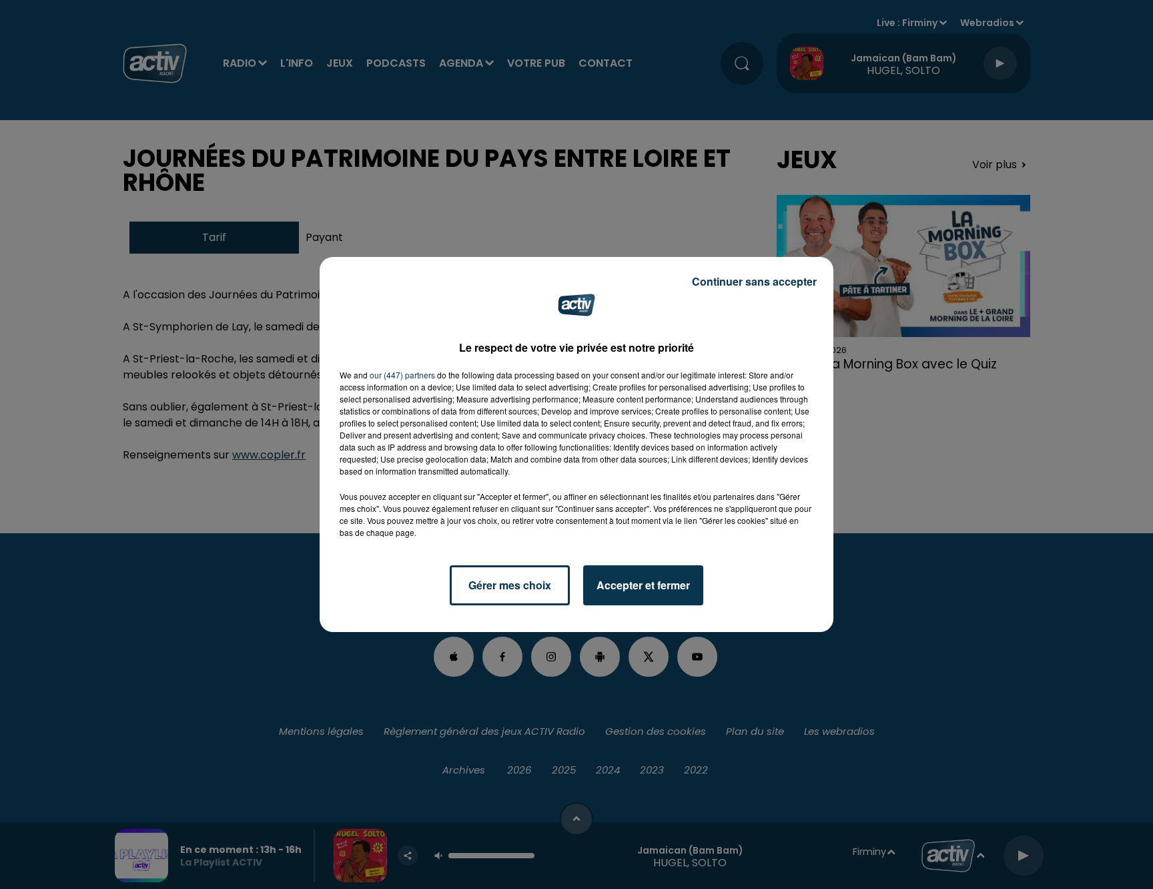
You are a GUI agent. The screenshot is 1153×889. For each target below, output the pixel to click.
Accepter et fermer (643, 585)
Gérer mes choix (509, 585)
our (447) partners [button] (402, 374)
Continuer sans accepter (754, 281)
